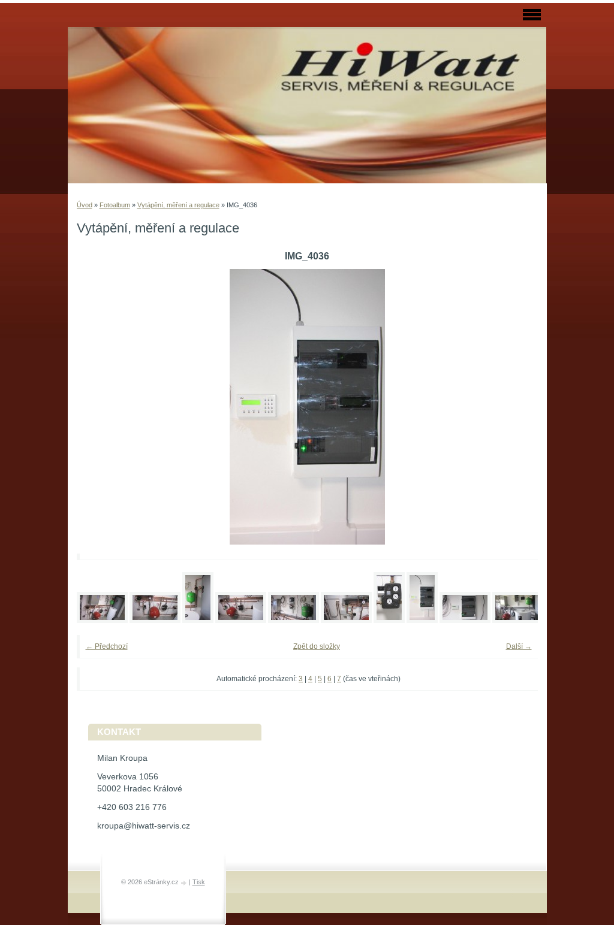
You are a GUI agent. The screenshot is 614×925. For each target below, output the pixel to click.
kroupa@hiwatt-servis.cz (143, 825)
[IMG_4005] (197, 620)
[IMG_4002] (155, 620)
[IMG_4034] (389, 620)
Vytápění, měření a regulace (178, 204)
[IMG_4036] (422, 620)
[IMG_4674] (517, 620)
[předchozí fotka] (102, 407)
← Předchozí (107, 646)
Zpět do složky (316, 646)
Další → (519, 646)
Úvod (84, 204)
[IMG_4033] (346, 620)
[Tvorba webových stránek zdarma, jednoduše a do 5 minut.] (184, 882)
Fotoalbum (115, 204)
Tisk (198, 881)
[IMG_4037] (465, 620)
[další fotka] (512, 407)
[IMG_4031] (293, 620)
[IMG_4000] (102, 620)
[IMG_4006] (240, 620)
